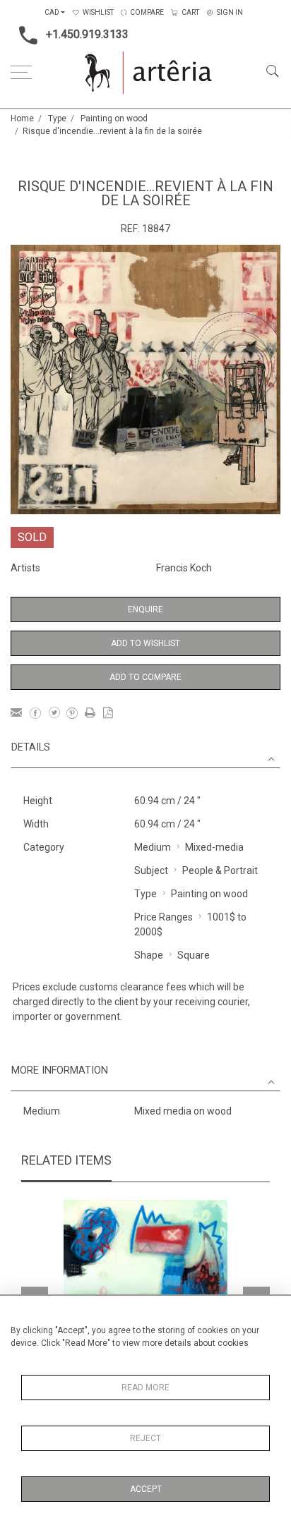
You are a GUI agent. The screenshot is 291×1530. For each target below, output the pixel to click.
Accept (146, 1489)
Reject (145, 1438)
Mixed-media (214, 847)
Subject (151, 870)
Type (57, 118)
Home (22, 118)
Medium (152, 847)
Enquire (145, 609)
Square (193, 955)
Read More (145, 1387)
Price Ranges (163, 917)
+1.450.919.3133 (87, 34)
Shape (148, 955)
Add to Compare (145, 677)
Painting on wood (114, 118)
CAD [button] (51, 12)
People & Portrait (220, 870)
